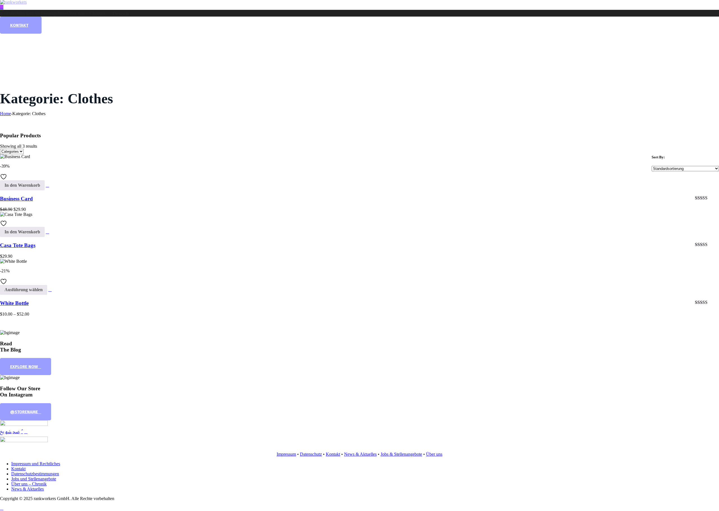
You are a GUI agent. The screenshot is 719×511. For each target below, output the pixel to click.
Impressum (286, 454)
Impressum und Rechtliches (35, 463)
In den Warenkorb (22, 185)
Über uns (434, 454)
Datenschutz (311, 454)
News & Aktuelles (360, 454)
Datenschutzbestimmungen (35, 473)
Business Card (16, 199)
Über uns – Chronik (86, 13)
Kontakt (8, 13)
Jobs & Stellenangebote (401, 454)
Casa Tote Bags (17, 245)
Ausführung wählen (23, 289)
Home (5, 113)
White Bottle (14, 303)
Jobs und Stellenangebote (41, 13)
